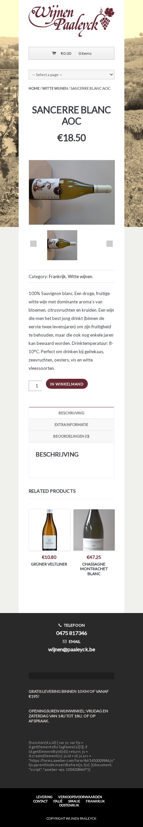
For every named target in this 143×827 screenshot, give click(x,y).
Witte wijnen (55, 88)
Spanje (74, 801)
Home (34, 88)
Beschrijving (71, 413)
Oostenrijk (69, 805)
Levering (44, 797)
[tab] (71, 413)
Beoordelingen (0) (71, 436)
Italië (58, 801)
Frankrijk (57, 276)
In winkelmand (66, 384)
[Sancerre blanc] (62, 245)
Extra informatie (71, 424)
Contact (40, 801)
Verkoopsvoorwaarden (80, 797)
